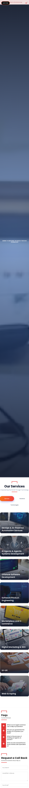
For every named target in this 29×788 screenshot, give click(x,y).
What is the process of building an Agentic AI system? (14, 737)
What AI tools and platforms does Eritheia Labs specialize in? (16, 744)
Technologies (15, 505)
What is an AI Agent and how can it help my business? (16, 725)
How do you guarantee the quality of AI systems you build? (15, 731)
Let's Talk (5, 3)
